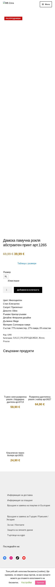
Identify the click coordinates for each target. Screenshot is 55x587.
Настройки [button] (26, 582)
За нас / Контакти (15, 525)
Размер (7, 272)
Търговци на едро (16, 535)
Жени (41, 338)
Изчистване (13, 281)
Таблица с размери (26, 263)
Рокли (6, 341)
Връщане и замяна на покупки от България (28, 505)
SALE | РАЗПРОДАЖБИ (25, 338)
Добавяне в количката (28, 289)
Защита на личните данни (20, 530)
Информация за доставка (20, 495)
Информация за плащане (20, 500)
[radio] (6, 277)
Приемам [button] (40, 583)
